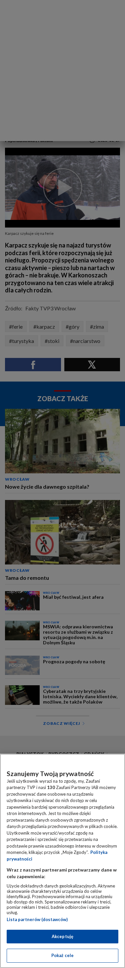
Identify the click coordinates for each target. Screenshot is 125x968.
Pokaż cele (62, 955)
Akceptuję (62, 936)
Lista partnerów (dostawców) (37, 919)
